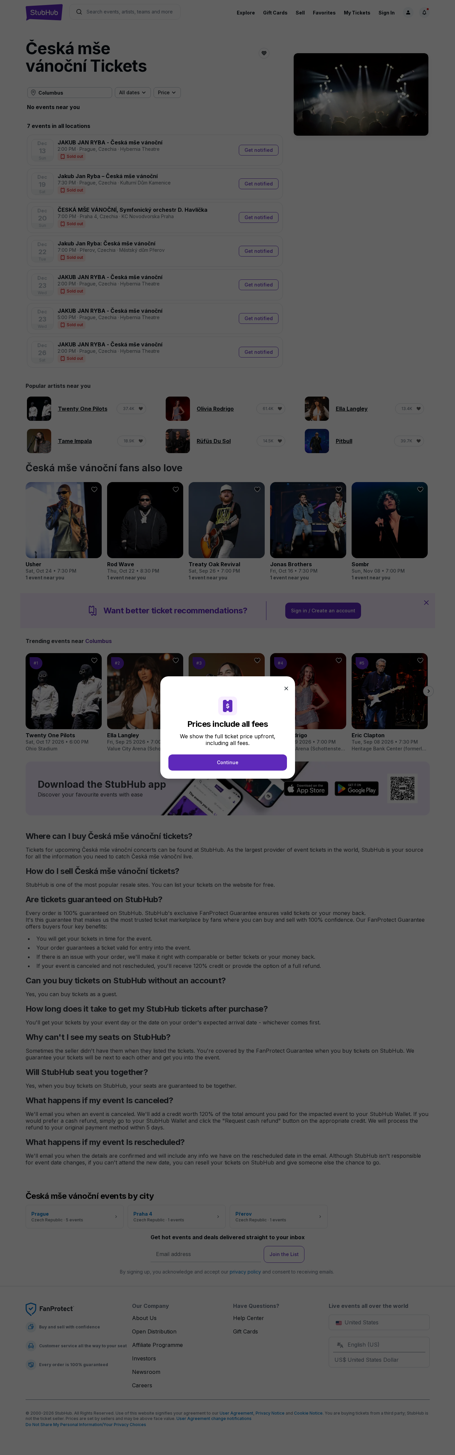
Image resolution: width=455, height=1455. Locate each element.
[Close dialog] (286, 688)
